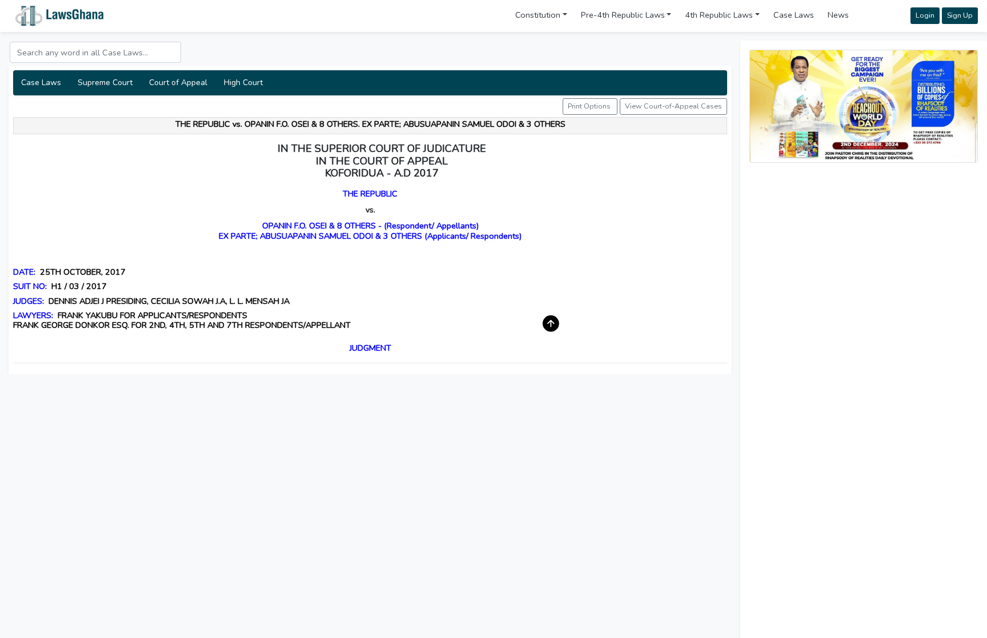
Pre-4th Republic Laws (623, 15)
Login (925, 15)
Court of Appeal (178, 82)
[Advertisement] (863, 252)
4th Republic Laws (719, 15)
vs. (370, 209)
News (838, 15)
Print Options (590, 106)
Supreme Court (105, 82)
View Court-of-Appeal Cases (673, 106)
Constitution (537, 15)
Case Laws (793, 15)
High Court (243, 82)
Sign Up (960, 15)
